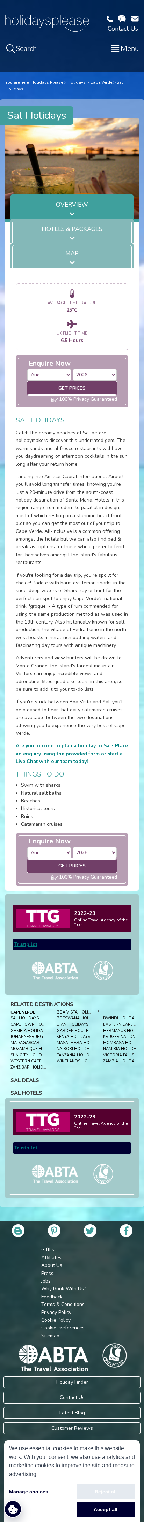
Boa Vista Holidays (78, 1012)
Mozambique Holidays (34, 1048)
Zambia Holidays (121, 1061)
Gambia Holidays (29, 1030)
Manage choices (28, 1491)
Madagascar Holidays (35, 1043)
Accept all (105, 1509)
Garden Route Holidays (83, 1030)
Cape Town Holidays (33, 1024)
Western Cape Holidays (36, 1061)
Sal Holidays (24, 1018)
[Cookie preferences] (13, 1509)
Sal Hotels (26, 1092)
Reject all (106, 1491)
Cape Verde (101, 82)
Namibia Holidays (122, 1048)
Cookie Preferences (63, 1327)
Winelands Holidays (79, 1061)
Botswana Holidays (79, 1018)
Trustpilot (25, 944)
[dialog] (72, 1481)
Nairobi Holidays (75, 1048)
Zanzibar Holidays (30, 1067)
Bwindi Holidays (121, 1018)
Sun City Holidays (29, 1055)
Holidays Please (47, 82)
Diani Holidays (72, 1024)
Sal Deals (24, 1080)
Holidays (76, 82)
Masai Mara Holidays (80, 1043)
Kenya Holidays (73, 1036)
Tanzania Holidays (77, 1055)
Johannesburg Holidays (37, 1036)
